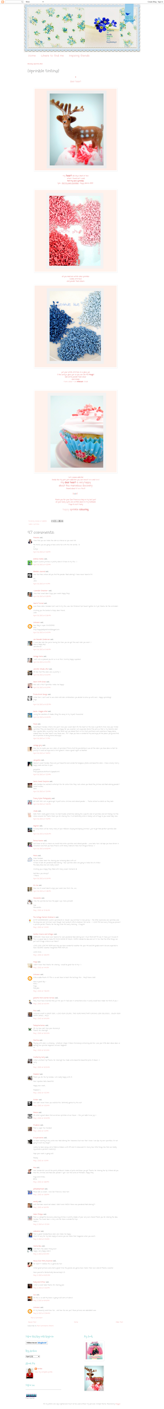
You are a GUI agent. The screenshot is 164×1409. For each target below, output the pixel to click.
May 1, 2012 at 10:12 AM (41, 1033)
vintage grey (37, 745)
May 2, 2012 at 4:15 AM (41, 1239)
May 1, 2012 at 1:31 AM (41, 927)
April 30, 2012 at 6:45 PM (42, 717)
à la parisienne (38, 1138)
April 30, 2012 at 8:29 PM (42, 834)
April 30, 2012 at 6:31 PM (41, 688)
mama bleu (37, 1246)
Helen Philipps (38, 1214)
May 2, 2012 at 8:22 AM (41, 1275)
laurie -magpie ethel (40, 711)
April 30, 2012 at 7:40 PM (41, 819)
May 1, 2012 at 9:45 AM (41, 1019)
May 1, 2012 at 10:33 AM (41, 1067)
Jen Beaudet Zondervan (41, 639)
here (90, 480)
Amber (35, 1100)
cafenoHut (36, 1231)
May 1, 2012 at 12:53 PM (41, 1118)
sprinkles (36, 524)
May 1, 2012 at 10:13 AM (41, 1050)
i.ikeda (35, 811)
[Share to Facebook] (59, 521)
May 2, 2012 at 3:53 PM (41, 1288)
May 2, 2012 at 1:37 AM (41, 1224)
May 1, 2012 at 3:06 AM (41, 955)
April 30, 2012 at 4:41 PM (41, 584)
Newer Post (32, 1322)
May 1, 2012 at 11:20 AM (41, 1106)
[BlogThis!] (55, 521)
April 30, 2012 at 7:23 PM (42, 775)
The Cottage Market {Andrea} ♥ (44, 917)
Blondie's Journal (39, 572)
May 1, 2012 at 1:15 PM (40, 1161)
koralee (39, 1369)
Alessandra (37, 898)
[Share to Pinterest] (62, 521)
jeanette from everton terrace (43, 998)
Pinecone (36, 538)
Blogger (118, 1404)
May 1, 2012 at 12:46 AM (41, 910)
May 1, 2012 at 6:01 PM (41, 1207)
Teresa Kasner (38, 841)
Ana (34, 1168)
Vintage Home (38, 656)
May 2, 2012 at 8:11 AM (41, 1254)
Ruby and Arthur (39, 1282)
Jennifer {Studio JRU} (41, 669)
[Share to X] (57, 521)
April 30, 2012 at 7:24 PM (42, 792)
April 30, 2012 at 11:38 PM (42, 891)
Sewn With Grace (39, 682)
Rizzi (35, 1011)
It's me (35, 885)
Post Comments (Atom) (45, 1326)
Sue (34, 1295)
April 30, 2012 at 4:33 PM (42, 565)
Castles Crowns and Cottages (43, 934)
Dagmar (36, 826)
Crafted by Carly (39, 1057)
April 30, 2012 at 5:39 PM (42, 616)
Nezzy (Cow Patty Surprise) (43, 1261)
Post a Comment (36, 1318)
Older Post (119, 1322)
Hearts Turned (38, 603)
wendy (35, 1201)
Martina (36, 1040)
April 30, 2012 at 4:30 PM (41, 552)
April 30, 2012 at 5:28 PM (42, 596)
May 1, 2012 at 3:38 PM (41, 1195)
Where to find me (52, 56)
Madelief (36, 1074)
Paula (35, 724)
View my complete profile (43, 1372)
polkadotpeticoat (38, 1189)
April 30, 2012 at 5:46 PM (42, 649)
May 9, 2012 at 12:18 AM (41, 1313)
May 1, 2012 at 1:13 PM (40, 1131)
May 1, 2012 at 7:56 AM (41, 991)
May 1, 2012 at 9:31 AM (41, 1004)
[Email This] (52, 521)
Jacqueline (37, 760)
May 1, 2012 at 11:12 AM (41, 1093)
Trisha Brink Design (40, 694)
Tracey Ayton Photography (42, 798)
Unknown (36, 622)
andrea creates (38, 559)
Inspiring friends (79, 56)
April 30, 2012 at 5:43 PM (42, 633)
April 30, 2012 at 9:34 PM (42, 879)
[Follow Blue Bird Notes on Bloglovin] (37, 1344)
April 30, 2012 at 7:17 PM (41, 738)
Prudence (36, 1125)
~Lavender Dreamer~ (40, 591)
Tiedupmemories (39, 1025)
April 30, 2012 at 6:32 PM (42, 704)
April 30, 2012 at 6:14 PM (41, 662)
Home (32, 56)
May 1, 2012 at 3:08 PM (41, 1182)
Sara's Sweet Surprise (41, 781)
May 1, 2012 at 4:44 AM (41, 968)
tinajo (35, 962)
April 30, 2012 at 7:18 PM (41, 753)
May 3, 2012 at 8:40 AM (41, 1301)
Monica (35, 1112)
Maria (35, 856)
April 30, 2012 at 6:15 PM (41, 675)
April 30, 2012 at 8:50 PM (42, 849)
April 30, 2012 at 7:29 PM (42, 804)
